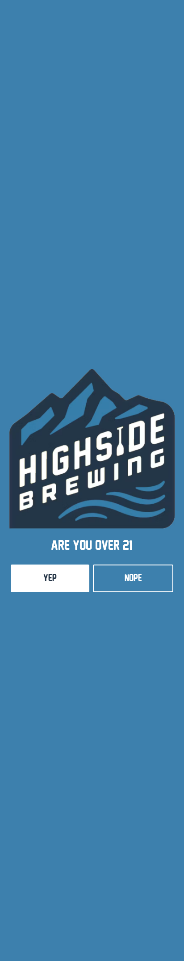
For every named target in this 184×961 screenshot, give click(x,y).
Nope (133, 578)
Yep (50, 578)
